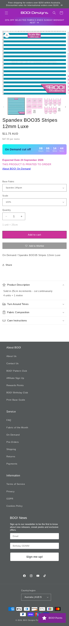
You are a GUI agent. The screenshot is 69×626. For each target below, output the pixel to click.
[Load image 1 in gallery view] (16, 106)
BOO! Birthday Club (17, 392)
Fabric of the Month (17, 427)
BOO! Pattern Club (16, 371)
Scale (5, 195)
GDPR (9, 498)
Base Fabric (8, 181)
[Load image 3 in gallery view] (52, 106)
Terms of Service (15, 484)
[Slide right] (65, 106)
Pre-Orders (12, 442)
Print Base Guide (15, 399)
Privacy (10, 491)
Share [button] (9, 265)
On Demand (13, 434)
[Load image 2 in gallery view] (34, 106)
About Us (11, 356)
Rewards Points (15, 385)
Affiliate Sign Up (15, 378)
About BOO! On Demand (16, 168)
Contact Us (12, 363)
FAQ (8, 420)
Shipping (11, 449)
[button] (6, 12)
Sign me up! (34, 556)
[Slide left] (3, 106)
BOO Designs (29, 620)
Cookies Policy (14, 506)
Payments (11, 463)
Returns (10, 456)
